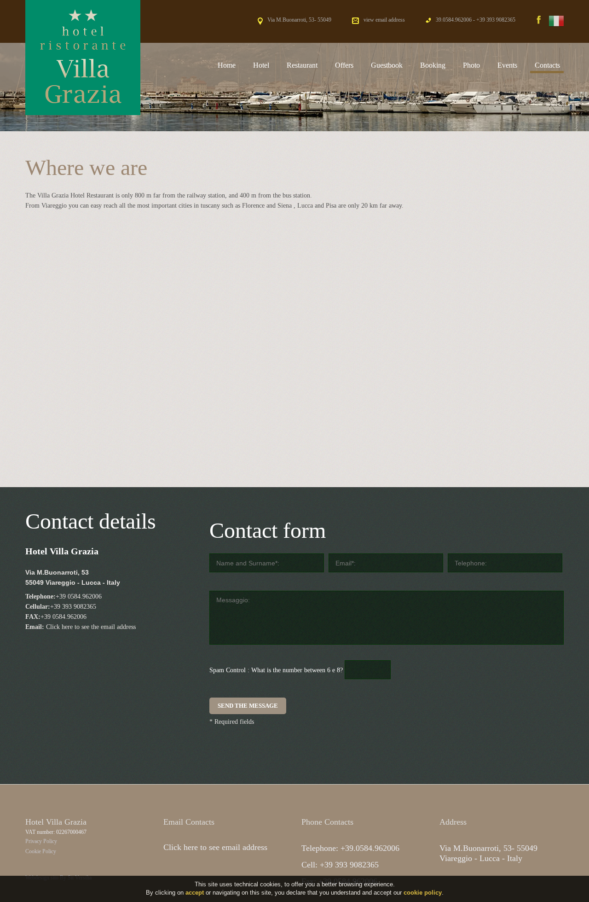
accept (194, 892)
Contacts (547, 65)
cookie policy (423, 892)
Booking (432, 65)
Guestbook (387, 65)
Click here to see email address (215, 847)
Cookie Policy (40, 851)
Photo (471, 65)
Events (507, 65)
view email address (384, 20)
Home (227, 65)
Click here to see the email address (91, 626)
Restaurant (302, 65)
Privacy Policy (41, 841)
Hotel (261, 65)
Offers (344, 65)
